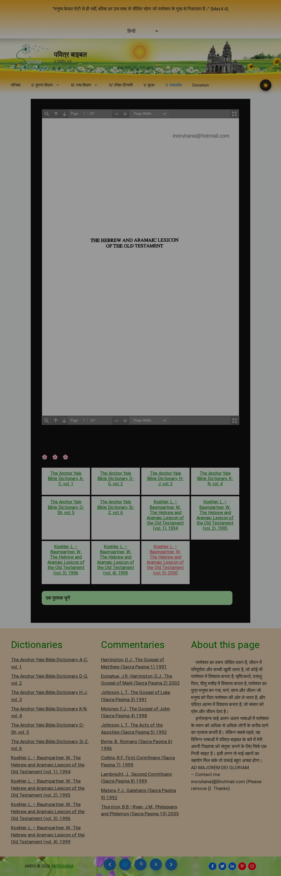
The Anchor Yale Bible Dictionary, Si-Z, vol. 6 (115, 507)
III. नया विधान (81, 85)
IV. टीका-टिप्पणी (121, 85)
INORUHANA (62, 866)
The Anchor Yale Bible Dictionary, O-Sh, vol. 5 (66, 507)
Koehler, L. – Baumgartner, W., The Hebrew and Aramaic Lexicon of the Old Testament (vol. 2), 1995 (215, 515)
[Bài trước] (110, 864)
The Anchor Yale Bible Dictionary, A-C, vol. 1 (66, 478)
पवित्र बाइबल (70, 54)
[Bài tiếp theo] (171, 864)
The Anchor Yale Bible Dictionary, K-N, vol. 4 (215, 478)
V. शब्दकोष (173, 85)
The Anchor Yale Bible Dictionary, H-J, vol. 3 (165, 478)
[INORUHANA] (212, 866)
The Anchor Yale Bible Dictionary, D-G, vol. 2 (115, 478)
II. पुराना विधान (42, 85)
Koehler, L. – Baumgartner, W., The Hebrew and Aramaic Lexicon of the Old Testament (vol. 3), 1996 (66, 560)
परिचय (15, 85)
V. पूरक (149, 85)
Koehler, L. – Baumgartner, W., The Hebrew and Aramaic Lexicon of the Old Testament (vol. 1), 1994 (165, 515)
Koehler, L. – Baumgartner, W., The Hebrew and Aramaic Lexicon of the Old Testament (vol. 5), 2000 (165, 560)
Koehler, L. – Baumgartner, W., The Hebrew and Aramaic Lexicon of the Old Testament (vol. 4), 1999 (115, 560)
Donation (200, 85)
